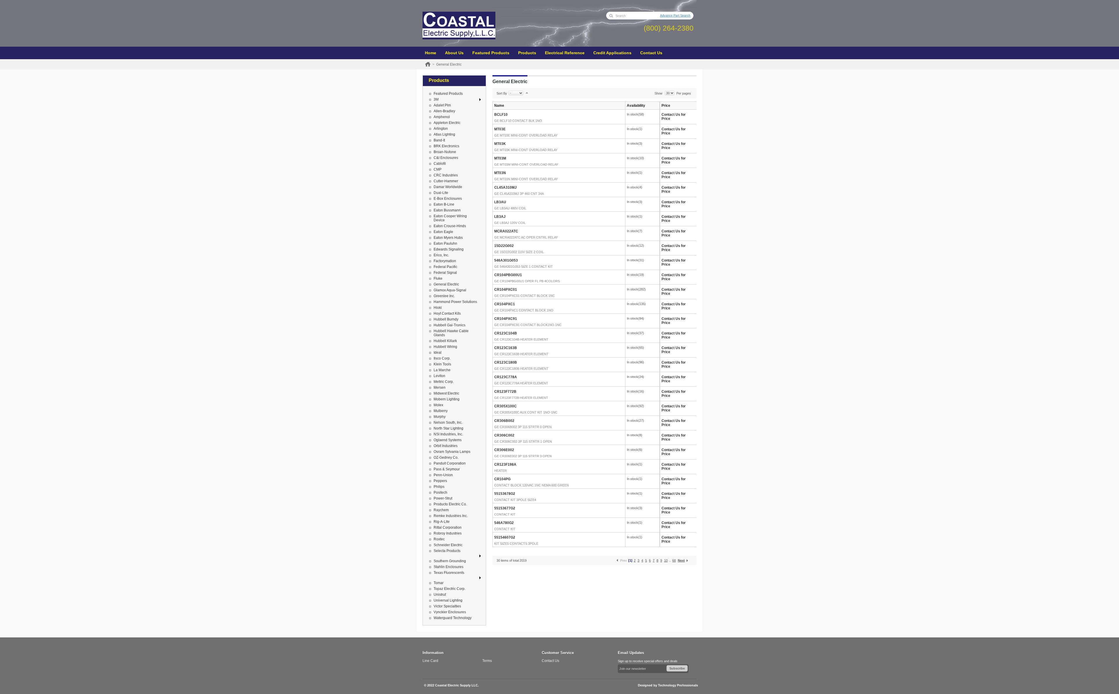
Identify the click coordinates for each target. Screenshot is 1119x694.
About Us (454, 52)
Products (527, 52)
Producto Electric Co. (450, 504)
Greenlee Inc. (444, 296)
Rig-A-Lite (442, 522)
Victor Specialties (447, 606)
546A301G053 (506, 260)
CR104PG (502, 479)
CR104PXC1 (504, 304)
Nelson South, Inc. (448, 422)
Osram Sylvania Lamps (452, 452)
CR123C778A (505, 377)
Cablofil (440, 164)
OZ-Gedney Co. (446, 457)
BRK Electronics (446, 146)
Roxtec (439, 539)
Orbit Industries (446, 446)
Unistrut (440, 595)
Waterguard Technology (452, 618)
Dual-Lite (441, 193)
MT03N (500, 173)
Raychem (441, 510)
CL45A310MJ (505, 187)
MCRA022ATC (506, 231)
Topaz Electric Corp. (449, 589)
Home (430, 52)
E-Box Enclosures (448, 199)
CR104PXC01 (505, 290)
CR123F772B (505, 392)
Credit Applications (612, 52)
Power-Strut (443, 498)
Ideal (437, 352)
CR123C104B (505, 333)
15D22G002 (504, 246)
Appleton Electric (447, 123)
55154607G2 (504, 537)
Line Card (430, 661)
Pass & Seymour (447, 469)
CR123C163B (505, 348)
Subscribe (677, 668)
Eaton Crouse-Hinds (450, 226)
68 (674, 560)
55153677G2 (504, 508)
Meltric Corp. (444, 382)
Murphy (440, 417)
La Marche (442, 370)
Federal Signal (445, 273)
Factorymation (445, 261)
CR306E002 (504, 450)
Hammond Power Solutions (455, 302)
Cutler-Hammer (446, 181)
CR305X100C (505, 406)
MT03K (500, 144)
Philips (439, 487)
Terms (487, 661)
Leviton (439, 376)
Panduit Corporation (450, 463)
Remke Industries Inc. (451, 516)
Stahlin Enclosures (448, 567)
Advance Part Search (675, 15)
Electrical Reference (565, 52)
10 (666, 560)
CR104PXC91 (505, 319)
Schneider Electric (448, 545)
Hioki (438, 308)
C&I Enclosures (446, 158)
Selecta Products (447, 551)
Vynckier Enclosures (450, 612)
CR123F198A (505, 464)
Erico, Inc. (441, 255)
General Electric (446, 284)
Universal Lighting (448, 600)
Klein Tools (442, 364)
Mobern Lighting (447, 399)
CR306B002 (504, 421)
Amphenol (442, 117)
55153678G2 (504, 494)
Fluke (438, 278)
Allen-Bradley (444, 111)
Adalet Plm (442, 105)
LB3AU (500, 202)
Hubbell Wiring (445, 347)
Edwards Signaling (449, 249)
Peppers (440, 481)
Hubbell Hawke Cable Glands (451, 333)
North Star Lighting (448, 428)
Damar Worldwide (448, 187)
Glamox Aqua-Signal (450, 290)
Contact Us (651, 52)
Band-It (439, 140)
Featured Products (490, 52)
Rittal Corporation (448, 527)
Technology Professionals (678, 685)
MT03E (500, 129)
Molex (438, 405)
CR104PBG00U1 (508, 275)
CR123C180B (505, 362)
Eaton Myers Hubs (448, 238)
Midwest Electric (446, 393)
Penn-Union (443, 475)
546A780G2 (504, 523)
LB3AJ (500, 217)
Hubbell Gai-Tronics (449, 325)
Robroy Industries (448, 533)
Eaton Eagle (443, 232)
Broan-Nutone (445, 152)
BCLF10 (501, 115)
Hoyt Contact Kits (447, 313)
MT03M (500, 158)
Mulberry (441, 411)
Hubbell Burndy (446, 319)
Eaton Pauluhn (445, 243)
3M (436, 99)
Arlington (441, 129)
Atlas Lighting (444, 134)
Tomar (439, 583)
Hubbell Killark (445, 341)
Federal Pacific (445, 267)
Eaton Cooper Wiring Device (450, 218)
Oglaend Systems (448, 440)
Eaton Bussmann (447, 210)
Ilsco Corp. (442, 358)
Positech (440, 492)
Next (681, 560)
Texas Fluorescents (449, 573)
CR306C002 (504, 435)
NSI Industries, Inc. (448, 434)
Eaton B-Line (444, 204)
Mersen (440, 387)
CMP (437, 169)
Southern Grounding (450, 561)
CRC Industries (446, 175)
